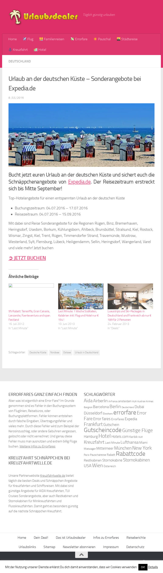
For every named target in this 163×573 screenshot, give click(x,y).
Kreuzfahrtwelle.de (52, 476)
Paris (86, 454)
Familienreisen (53, 39)
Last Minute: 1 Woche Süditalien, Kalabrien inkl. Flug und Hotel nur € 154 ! (78, 315)
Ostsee (67, 352)
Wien (97, 465)
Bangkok (88, 407)
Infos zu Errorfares (106, 538)
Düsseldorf (93, 413)
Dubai (139, 406)
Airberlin (100, 400)
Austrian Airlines (145, 401)
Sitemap (49, 547)
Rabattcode (130, 453)
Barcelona (101, 407)
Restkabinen (93, 460)
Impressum (111, 547)
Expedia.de (79, 182)
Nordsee (54, 352)
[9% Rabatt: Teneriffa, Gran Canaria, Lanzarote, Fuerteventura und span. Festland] (31, 296)
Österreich (110, 466)
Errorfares (117, 419)
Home (12, 39)
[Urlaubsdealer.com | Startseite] (43, 16)
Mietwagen (90, 448)
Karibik (133, 437)
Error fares (102, 418)
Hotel (42, 50)
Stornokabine (112, 460)
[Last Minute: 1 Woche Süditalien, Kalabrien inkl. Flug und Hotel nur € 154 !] (81, 296)
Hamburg (91, 436)
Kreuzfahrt (20, 50)
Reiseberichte (136, 538)
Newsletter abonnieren (79, 547)
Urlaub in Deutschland (86, 352)
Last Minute (112, 443)
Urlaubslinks (27, 547)
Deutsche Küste (38, 352)
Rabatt (111, 455)
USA (87, 465)
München (123, 448)
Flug (30, 39)
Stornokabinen (136, 460)
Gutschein (111, 424)
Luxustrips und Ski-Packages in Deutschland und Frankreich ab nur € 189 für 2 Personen (129, 315)
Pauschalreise (98, 454)
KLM (140, 437)
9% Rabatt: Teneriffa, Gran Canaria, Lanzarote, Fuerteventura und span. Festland (29, 315)
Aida (88, 400)
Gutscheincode (103, 430)
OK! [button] (143, 567)
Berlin (115, 406)
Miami (143, 443)
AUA (134, 401)
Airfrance (113, 401)
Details (153, 567)
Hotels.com (120, 437)
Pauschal (104, 39)
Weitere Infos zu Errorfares (37, 446)
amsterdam (125, 401)
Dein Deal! (41, 538)
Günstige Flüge (137, 430)
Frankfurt (93, 424)
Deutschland (19, 61)
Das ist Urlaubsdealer (71, 538)
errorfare (124, 412)
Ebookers (108, 413)
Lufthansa (130, 442)
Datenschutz (135, 547)
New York (142, 448)
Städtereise (129, 39)
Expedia (131, 419)
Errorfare (80, 39)
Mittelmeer (105, 448)
